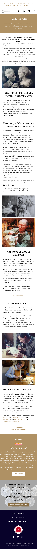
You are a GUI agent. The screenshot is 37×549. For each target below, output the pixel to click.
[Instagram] (22, 537)
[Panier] (34, 11)
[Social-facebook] (13, 537)
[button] (13, 11)
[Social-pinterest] (18, 537)
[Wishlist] (29, 11)
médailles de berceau (18, 417)
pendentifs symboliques (11, 421)
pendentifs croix (20, 419)
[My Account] (24, 11)
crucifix (5, 417)
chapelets (6, 419)
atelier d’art (30, 48)
